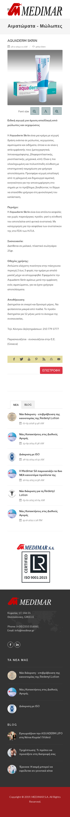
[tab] (16, 404)
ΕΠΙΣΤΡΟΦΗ (51, 370)
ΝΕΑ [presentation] (16, 404)
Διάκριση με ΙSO (29, 454)
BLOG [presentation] (28, 404)
